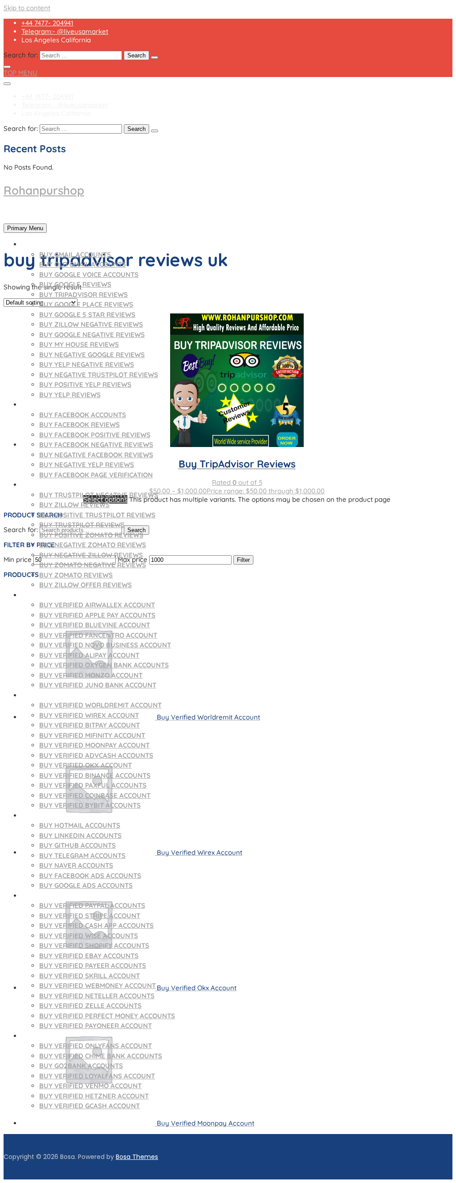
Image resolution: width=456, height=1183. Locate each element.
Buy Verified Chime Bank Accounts (100, 1056)
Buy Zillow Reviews (74, 504)
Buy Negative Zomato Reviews (92, 545)
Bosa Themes (137, 1156)
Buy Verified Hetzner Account (94, 1096)
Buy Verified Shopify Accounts (94, 945)
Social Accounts (51, 815)
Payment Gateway (52, 595)
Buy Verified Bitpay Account (89, 725)
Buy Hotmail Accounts (79, 825)
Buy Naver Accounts (76, 865)
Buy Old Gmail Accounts (82, 264)
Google (34, 244)
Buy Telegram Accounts (82, 855)
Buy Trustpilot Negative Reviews (98, 495)
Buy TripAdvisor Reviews (83, 294)
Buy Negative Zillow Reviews (91, 555)
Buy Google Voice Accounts (88, 274)
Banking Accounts (54, 895)
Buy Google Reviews (75, 284)
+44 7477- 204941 (47, 23)
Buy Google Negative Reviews (92, 334)
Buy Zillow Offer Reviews (85, 585)
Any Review (41, 484)
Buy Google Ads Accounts (86, 885)
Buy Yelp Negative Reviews (86, 364)
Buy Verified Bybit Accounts (90, 805)
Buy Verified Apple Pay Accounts (97, 615)
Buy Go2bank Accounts (81, 1065)
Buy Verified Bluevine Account (94, 625)
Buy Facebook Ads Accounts (90, 875)
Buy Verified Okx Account (85, 765)
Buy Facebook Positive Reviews (95, 435)
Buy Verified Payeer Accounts (92, 965)
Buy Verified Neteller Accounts (97, 996)
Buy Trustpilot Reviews (82, 524)
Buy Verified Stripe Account (89, 915)
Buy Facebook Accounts (82, 415)
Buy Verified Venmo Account (90, 1085)
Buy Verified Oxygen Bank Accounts (104, 665)
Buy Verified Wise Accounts (88, 935)
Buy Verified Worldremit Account (100, 705)
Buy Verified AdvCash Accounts (96, 755)
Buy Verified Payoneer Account (95, 1025)
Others (34, 1036)
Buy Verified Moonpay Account (94, 745)
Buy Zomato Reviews (76, 575)
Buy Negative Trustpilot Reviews (98, 374)
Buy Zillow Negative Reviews (91, 324)
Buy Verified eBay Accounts (88, 955)
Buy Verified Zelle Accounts (90, 1005)
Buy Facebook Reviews (79, 424)
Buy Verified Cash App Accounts (96, 925)
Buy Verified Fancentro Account (98, 635)
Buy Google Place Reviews (86, 304)
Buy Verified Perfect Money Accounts (107, 1016)
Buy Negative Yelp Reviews (86, 464)
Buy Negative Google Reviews (92, 354)
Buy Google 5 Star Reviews (87, 314)
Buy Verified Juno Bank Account (97, 685)
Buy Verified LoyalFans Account (97, 1076)
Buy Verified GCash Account (89, 1106)
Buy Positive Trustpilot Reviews (97, 515)
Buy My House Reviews (79, 344)
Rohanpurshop (44, 190)
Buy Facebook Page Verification (96, 475)
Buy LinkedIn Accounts (80, 835)
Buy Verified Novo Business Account (105, 645)
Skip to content (27, 8)
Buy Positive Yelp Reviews (85, 384)
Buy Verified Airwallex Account (97, 605)
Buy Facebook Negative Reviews (96, 444)
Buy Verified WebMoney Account (97, 985)
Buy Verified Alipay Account (89, 655)
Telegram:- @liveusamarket (64, 31)
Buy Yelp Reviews (70, 394)
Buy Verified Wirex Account (89, 715)
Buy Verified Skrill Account (89, 976)
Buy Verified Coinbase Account (95, 795)
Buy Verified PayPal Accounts (92, 905)
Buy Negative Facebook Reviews (96, 455)
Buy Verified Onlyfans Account (95, 1045)
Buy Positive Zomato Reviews (91, 535)
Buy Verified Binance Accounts (95, 775)
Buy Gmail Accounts (75, 254)
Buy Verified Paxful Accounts (93, 785)
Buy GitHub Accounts (77, 845)
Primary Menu (25, 228)
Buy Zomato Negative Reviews (92, 565)
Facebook (38, 404)
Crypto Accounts (52, 695)
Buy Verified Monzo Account (90, 675)
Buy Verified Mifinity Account (92, 735)
